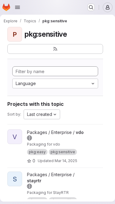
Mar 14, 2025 (66, 160)
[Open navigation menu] (17, 7)
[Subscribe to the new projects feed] (55, 49)
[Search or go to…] (91, 7)
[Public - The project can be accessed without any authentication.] (29, 137)
